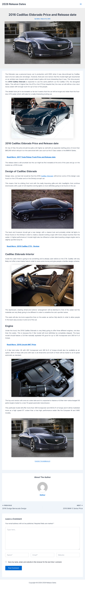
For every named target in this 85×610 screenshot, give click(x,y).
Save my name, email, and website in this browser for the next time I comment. (35, 562)
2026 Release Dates (14, 4)
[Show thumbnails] (42, 461)
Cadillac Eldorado (47, 176)
